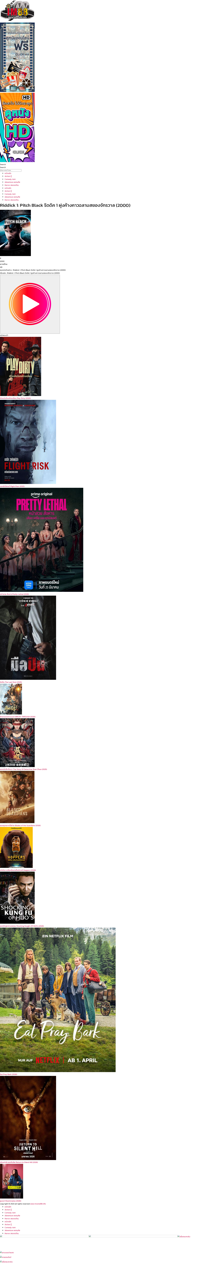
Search (3, 164)
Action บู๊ (8, 176)
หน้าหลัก (8, 173)
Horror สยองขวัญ (12, 185)
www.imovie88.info (38, 1203)
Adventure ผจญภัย (12, 182)
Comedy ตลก (10, 179)
